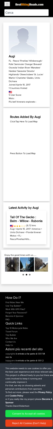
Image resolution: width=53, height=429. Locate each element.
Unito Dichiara (17, 232)
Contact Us (11, 341)
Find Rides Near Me (15, 302)
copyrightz (11, 353)
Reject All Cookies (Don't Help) (29, 423)
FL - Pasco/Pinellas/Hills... (20, 237)
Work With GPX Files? (15, 309)
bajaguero (11, 360)
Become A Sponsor (14, 316)
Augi (12, 228)
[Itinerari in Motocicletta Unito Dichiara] (10, 91)
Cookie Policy (16, 395)
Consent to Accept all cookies (28, 413)
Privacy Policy (45, 392)
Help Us (9, 345)
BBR (40, 353)
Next (43, 264)
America (36, 228)
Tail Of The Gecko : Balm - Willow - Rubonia (26, 219)
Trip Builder (11, 334)
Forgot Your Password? (16, 312)
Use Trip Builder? (13, 305)
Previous (9, 264)
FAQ (7, 319)
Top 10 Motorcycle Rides (17, 328)
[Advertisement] (26, 137)
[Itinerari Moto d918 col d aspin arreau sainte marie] (27, 264)
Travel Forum (12, 331)
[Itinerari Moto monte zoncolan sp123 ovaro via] (12, 264)
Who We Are (11, 338)
